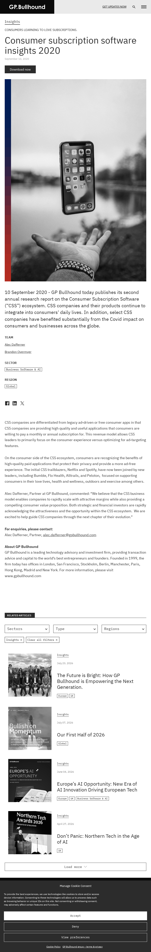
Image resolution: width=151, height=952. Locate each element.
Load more (73, 867)
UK (72, 695)
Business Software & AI (23, 369)
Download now (20, 69)
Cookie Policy (53, 946)
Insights (12, 21)
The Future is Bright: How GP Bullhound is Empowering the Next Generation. (95, 681)
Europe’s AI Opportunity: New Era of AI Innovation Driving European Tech (97, 787)
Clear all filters (40, 640)
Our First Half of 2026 (81, 734)
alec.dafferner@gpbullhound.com (69, 535)
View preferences (75, 937)
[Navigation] (143, 7)
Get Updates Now (114, 6)
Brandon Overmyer (18, 352)
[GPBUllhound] (27, 7)
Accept (75, 916)
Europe (62, 695)
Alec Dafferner (15, 344)
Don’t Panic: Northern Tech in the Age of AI (98, 839)
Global (11, 386)
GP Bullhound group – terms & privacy (83, 946)
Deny (75, 926)
